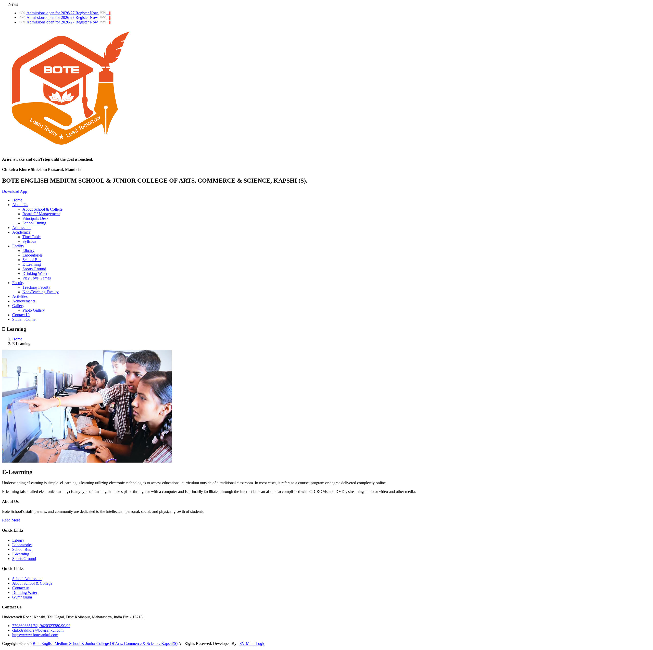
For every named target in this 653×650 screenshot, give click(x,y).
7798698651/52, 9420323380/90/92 (41, 625)
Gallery (18, 305)
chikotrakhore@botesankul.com (38, 630)
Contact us (20, 588)
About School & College (42, 209)
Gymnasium (22, 597)
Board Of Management (41, 214)
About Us (20, 204)
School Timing (34, 223)
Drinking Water (34, 273)
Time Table (31, 237)
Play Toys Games (36, 278)
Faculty (18, 283)
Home (17, 200)
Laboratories (32, 255)
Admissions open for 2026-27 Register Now (68, 13)
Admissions (21, 227)
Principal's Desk (35, 218)
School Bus (31, 260)
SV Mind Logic (252, 643)
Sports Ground (34, 269)
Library (28, 250)
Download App (14, 191)
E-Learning (31, 264)
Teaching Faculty (36, 287)
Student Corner (24, 319)
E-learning (20, 554)
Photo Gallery (33, 310)
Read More (11, 520)
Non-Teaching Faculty (40, 292)
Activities (20, 296)
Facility (18, 246)
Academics (21, 232)
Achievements (23, 301)
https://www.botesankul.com (35, 635)
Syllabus (29, 241)
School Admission (27, 579)
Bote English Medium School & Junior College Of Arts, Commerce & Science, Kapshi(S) (105, 643)
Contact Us (21, 315)
